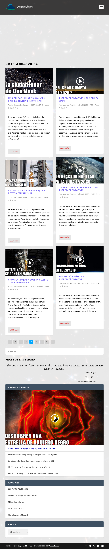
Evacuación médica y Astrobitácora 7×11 (72, 278)
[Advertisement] (54, 38)
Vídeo (47, 105)
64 (47, 341)
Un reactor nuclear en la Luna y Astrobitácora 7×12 (79, 189)
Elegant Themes (25, 546)
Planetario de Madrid (18, 515)
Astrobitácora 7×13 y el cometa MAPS (78, 99)
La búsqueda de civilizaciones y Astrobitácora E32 (31, 461)
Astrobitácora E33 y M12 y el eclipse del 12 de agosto (32, 454)
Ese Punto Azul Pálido (18, 489)
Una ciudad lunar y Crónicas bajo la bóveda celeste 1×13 (26, 99)
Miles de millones (16, 502)
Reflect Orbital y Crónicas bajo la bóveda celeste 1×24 (33, 473)
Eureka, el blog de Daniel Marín (22, 495)
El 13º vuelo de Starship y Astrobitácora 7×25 (29, 467)
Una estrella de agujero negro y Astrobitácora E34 (31, 448)
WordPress (54, 546)
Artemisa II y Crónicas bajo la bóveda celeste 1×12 (26, 192)
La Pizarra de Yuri (16, 508)
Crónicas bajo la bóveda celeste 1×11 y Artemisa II (28, 281)
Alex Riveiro (23, 105)
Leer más (14, 151)
